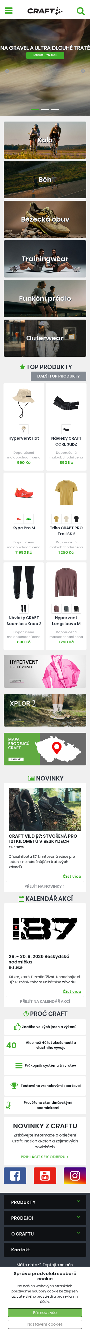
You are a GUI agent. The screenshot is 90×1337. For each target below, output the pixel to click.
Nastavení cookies (45, 1324)
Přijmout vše (45, 1312)
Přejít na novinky (43, 886)
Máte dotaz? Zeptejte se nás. (45, 1265)
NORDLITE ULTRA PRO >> (45, 55)
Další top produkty (58, 376)
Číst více (72, 876)
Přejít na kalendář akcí (45, 1001)
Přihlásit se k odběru (43, 1157)
